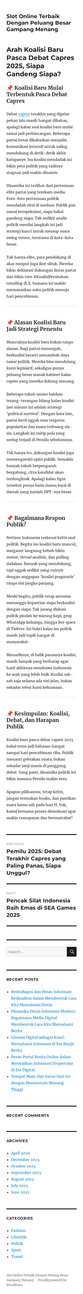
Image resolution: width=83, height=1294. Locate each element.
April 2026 (20, 1153)
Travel (17, 1256)
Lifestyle (19, 1237)
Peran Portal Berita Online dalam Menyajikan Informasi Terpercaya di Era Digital (42, 1063)
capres (24, 114)
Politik (17, 1243)
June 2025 (20, 1192)
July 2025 (19, 1185)
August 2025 (22, 1179)
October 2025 (23, 1166)
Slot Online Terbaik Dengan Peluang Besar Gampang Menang (38, 23)
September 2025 (26, 1172)
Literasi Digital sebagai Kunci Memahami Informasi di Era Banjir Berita (42, 1044)
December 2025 (25, 1159)
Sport (16, 1250)
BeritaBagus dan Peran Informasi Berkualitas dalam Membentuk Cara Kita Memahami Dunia (44, 998)
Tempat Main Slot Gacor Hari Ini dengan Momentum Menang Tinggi (40, 1083)
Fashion (18, 1230)
